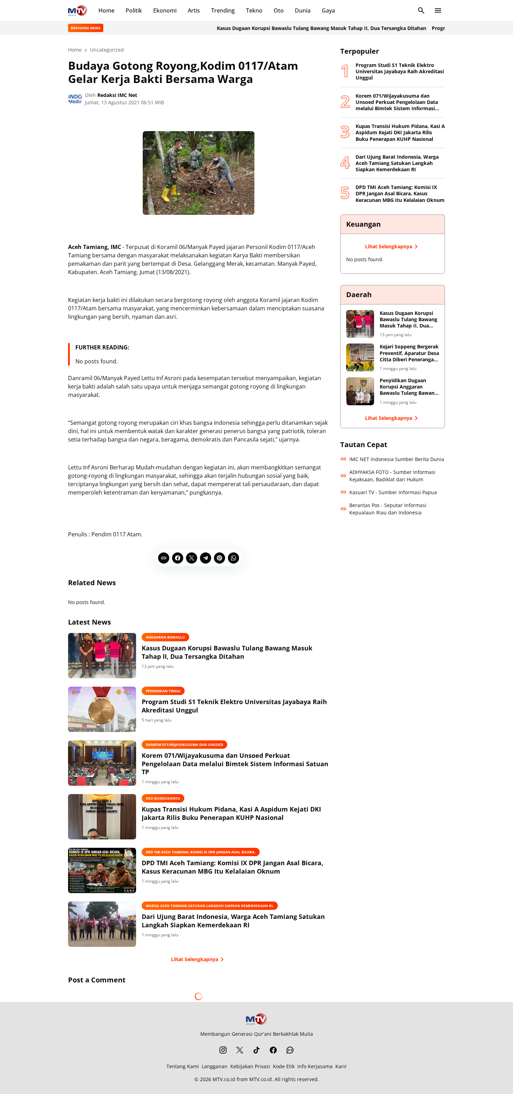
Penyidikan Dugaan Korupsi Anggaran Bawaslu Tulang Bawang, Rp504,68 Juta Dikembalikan (409, 387)
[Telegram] (205, 558)
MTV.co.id (224, 1079)
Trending (223, 10)
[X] (191, 558)
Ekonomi (165, 10)
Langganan (215, 1066)
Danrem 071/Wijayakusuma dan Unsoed (184, 744)
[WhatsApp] (233, 558)
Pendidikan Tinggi (163, 690)
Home (106, 10)
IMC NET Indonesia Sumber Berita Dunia (396, 459)
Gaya (328, 10)
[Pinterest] (219, 558)
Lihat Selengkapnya (194, 959)
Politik (134, 10)
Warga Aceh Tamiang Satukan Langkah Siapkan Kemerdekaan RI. (210, 905)
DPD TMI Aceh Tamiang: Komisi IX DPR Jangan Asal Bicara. (200, 852)
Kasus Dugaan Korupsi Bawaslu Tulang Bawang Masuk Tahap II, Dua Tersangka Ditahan (297, 28)
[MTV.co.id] (77, 10)
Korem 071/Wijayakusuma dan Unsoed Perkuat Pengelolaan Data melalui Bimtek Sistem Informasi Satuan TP (235, 764)
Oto (279, 10)
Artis (194, 10)
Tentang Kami (182, 1066)
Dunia (303, 10)
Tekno (254, 10)
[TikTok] (256, 1050)
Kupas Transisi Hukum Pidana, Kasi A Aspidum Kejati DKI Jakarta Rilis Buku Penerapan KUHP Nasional (231, 813)
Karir (341, 1066)
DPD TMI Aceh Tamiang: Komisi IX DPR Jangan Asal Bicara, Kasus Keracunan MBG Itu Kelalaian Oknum (232, 867)
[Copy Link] (163, 558)
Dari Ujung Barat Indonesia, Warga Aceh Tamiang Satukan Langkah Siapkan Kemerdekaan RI (233, 921)
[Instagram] (223, 1050)
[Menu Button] (438, 10)
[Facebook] (177, 558)
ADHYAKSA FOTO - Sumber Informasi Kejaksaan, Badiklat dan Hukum (392, 476)
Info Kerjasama (315, 1066)
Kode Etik (284, 1066)
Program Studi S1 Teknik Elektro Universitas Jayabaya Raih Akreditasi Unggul (234, 706)
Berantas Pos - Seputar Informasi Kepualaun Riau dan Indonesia (387, 509)
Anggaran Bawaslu (165, 637)
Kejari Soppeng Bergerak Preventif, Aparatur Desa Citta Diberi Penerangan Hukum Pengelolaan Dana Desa (409, 353)
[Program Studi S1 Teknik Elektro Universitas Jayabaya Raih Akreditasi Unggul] (102, 709)
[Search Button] (421, 10)
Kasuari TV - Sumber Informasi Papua (393, 492)
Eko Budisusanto (163, 798)
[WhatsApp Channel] (290, 1050)
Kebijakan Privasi (250, 1066)
